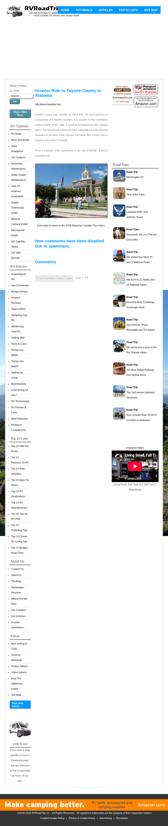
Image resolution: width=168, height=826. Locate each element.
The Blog (16, 581)
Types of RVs (18, 309)
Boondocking (18, 383)
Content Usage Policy (52, 818)
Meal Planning (19, 418)
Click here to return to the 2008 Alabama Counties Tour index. (71, 225)
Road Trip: (132, 172)
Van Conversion (20, 285)
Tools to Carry (19, 343)
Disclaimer (122, 818)
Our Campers (18, 610)
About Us (16, 575)
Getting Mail (18, 337)
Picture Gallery (19, 666)
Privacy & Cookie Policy (82, 818)
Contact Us (17, 569)
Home (65, 10)
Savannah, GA (134, 234)
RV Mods (16, 133)
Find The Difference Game (17, 683)
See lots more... (17, 705)
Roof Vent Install (20, 140)
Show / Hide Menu (20, 113)
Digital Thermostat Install (17, 207)
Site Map (151, 10)
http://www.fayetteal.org (48, 104)
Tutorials (84, 10)
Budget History (19, 291)
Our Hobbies (18, 616)
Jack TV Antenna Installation (17, 191)
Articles (105, 10)
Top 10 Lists (128, 10)
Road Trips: (133, 229)
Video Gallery (18, 672)
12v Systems (18, 157)
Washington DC (135, 177)
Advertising (105, 818)
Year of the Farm (135, 194)
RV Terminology (20, 401)
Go (14, 101)
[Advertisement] (84, 49)
